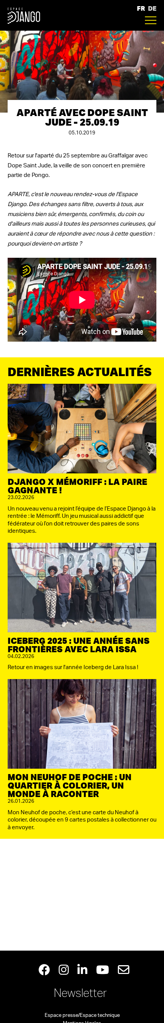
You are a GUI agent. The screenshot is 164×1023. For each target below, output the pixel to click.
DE (152, 8)
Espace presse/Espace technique (82, 1015)
